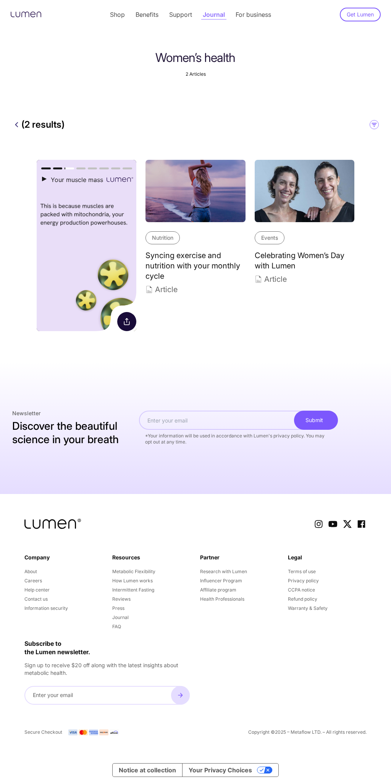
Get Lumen (360, 14)
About (30, 571)
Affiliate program (218, 590)
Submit (314, 420)
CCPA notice (301, 590)
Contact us (36, 599)
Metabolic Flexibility (133, 571)
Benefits (147, 14)
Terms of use (302, 571)
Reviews (121, 599)
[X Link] (347, 524)
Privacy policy (303, 580)
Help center (37, 590)
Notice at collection (147, 770)
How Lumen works (132, 580)
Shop (117, 14)
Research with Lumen (223, 571)
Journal (214, 14)
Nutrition (162, 237)
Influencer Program (221, 580)
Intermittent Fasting (133, 590)
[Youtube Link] (333, 524)
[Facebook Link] (361, 524)
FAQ (116, 626)
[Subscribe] (180, 695)
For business (253, 14)
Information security (46, 608)
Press (118, 608)
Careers (33, 580)
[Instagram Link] (318, 524)
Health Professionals (222, 599)
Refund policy (302, 599)
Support (180, 14)
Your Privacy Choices (220, 770)
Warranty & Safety (308, 608)
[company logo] (52, 523)
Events (269, 237)
